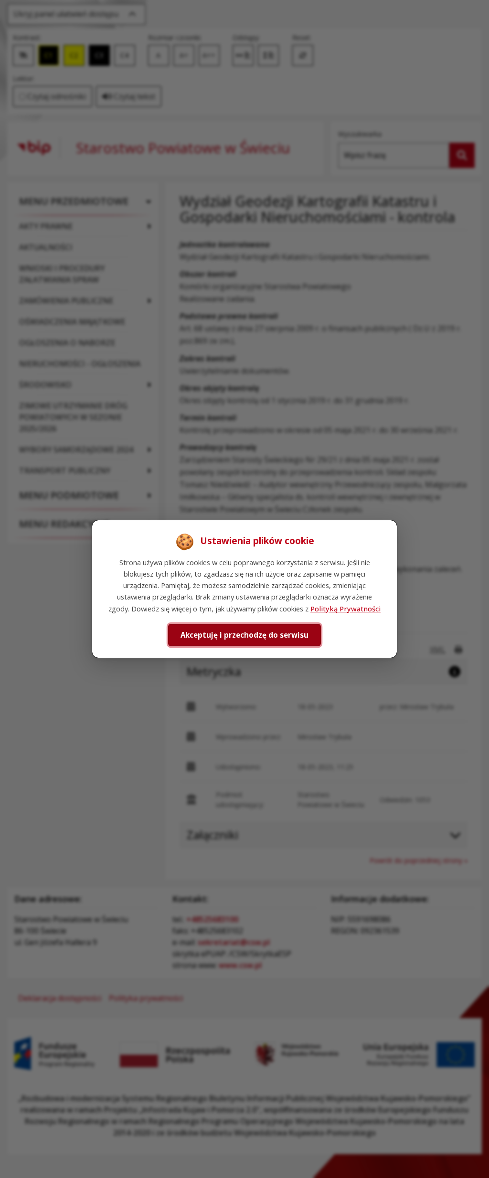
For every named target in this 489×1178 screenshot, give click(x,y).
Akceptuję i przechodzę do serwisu (244, 635)
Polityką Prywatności (345, 608)
